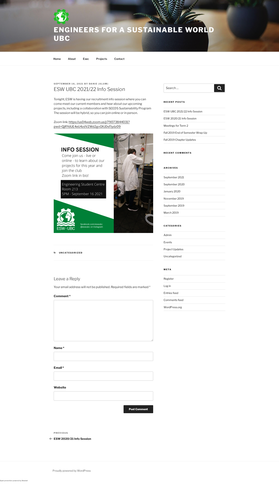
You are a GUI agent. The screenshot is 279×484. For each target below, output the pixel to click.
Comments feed (173, 300)
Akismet (25, 481)
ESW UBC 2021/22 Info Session (183, 111)
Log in (167, 285)
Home (57, 58)
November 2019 (174, 198)
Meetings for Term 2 (176, 125)
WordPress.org (173, 307)
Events (168, 242)
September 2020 (174, 184)
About (72, 58)
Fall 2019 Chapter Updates (180, 139)
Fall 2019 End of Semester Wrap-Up (185, 132)
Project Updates (173, 249)
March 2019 (171, 212)
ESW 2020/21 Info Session (180, 118)
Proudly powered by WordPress (72, 470)
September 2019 (174, 205)
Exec (86, 58)
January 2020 (172, 191)
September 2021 (174, 177)
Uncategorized (71, 252)
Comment (62, 296)
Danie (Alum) (99, 83)
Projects (101, 58)
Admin (168, 235)
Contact (119, 58)
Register (169, 278)
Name (59, 348)
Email (59, 368)
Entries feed (171, 293)
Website (60, 387)
